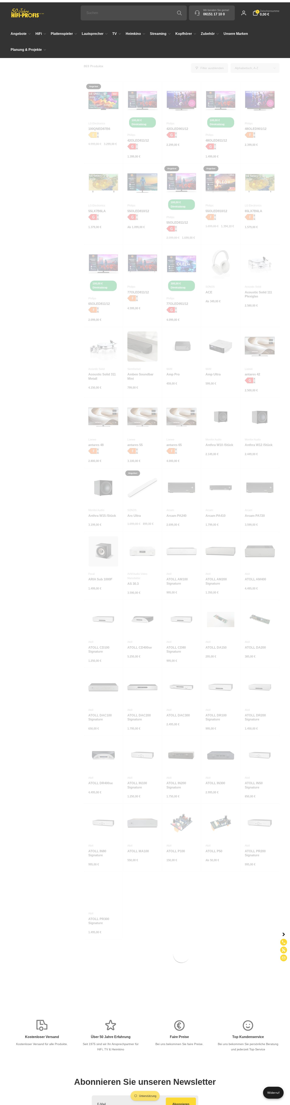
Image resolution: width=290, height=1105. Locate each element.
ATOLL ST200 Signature (216, 921)
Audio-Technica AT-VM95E (180, 1060)
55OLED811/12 (177, 222)
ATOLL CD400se (139, 647)
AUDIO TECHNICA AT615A (258, 989)
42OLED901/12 (177, 129)
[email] (283, 957)
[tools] (283, 950)
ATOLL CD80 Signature (176, 649)
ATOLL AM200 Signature (216, 581)
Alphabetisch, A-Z (246, 68)
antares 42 (252, 374)
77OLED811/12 (138, 292)
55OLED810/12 (138, 211)
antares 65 (174, 445)
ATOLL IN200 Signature (176, 785)
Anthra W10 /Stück (219, 445)
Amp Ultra (213, 374)
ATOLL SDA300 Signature (178, 921)
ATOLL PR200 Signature (255, 853)
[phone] (283, 942)
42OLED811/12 (138, 140)
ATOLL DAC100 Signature (100, 717)
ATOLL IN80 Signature (97, 853)
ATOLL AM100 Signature (177, 581)
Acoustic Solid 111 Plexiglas (258, 294)
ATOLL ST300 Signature (255, 921)
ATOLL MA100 (138, 851)
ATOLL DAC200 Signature (139, 717)
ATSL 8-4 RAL (176, 987)
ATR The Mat (136, 987)
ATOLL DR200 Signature (255, 717)
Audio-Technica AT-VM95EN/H (259, 1060)
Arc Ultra (134, 515)
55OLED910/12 (216, 211)
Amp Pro (173, 374)
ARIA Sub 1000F (100, 579)
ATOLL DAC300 (178, 715)
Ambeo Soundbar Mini (140, 376)
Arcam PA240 (176, 515)
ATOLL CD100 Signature (98, 649)
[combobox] (134, 13)
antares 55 (135, 445)
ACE (209, 292)
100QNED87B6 (99, 129)
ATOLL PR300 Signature (98, 921)
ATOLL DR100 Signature (216, 717)
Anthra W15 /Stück (102, 515)
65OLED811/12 (99, 303)
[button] (266, 13)
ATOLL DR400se (100, 783)
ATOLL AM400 (255, 579)
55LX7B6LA (97, 211)
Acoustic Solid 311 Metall (102, 376)
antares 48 (96, 445)
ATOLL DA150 (216, 647)
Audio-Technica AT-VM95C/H (141, 1060)
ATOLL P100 (175, 851)
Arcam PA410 (215, 515)
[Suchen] (179, 13)
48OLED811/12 (216, 140)
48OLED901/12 (255, 129)
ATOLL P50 (214, 851)
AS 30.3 (133, 583)
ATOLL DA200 (255, 647)
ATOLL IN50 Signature (254, 785)
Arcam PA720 (255, 515)
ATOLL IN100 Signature (137, 785)
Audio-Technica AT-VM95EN (220, 1060)
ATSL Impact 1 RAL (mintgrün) (220, 989)
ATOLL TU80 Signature (97, 989)
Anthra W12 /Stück (258, 445)
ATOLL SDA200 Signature (139, 921)
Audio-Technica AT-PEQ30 (102, 1060)
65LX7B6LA (253, 211)
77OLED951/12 (177, 303)
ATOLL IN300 (215, 783)
